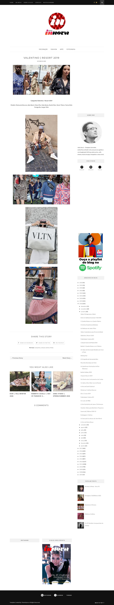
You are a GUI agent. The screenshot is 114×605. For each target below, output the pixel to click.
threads (100, 169)
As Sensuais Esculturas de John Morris (91, 418)
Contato (38, 2)
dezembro (83, 306)
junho (82, 432)
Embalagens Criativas (86, 415)
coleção (43, 347)
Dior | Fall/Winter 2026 (18, 395)
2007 (80, 474)
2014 (80, 456)
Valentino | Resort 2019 (87, 335)
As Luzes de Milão (85, 400)
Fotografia (71, 49)
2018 (80, 303)
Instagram (90, 169)
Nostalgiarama (48, 2)
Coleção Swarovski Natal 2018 (89, 342)
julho (82, 430)
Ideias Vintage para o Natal (88, 314)
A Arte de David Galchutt (88, 386)
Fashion (54, 49)
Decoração (43, 49)
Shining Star (84, 355)
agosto (83, 427)
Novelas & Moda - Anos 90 (92, 486)
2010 (80, 467)
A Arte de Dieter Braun (87, 422)
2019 (80, 301)
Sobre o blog (28, 2)
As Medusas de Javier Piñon (88, 328)
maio (82, 435)
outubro (83, 311)
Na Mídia (18, 2)
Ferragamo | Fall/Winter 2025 (93, 495)
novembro (84, 309)
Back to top (99, 602)
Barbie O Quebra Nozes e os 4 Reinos (91, 346)
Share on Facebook (26, 342)
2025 (80, 285)
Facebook (82, 169)
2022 (80, 293)
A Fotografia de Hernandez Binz (89, 359)
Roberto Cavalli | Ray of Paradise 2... (40, 395)
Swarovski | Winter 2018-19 (88, 411)
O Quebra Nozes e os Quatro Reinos (91, 321)
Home (11, 2)
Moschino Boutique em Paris (88, 363)
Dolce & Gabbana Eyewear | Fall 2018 (91, 317)
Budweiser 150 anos (90, 505)
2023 (80, 290)
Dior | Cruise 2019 (86, 393)
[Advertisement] (90, 83)
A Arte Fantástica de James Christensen (92, 404)
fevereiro (83, 443)
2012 (80, 461)
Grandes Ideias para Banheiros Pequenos (92, 408)
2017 (80, 448)
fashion (48, 347)
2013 (80, 459)
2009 (80, 469)
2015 (80, 453)
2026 (80, 282)
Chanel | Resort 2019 (86, 376)
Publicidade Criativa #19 (87, 397)
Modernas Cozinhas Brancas (88, 390)
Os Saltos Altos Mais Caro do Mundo (91, 383)
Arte (61, 49)
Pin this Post (60, 342)
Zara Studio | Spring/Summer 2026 (61, 395)
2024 (80, 288)
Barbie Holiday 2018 (86, 372)
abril (82, 438)
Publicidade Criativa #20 (87, 339)
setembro (83, 425)
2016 (80, 451)
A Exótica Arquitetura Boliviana (89, 325)
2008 (80, 472)
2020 (80, 298)
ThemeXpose (25, 602)
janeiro (83, 446)
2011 (80, 464)
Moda (51, 347)
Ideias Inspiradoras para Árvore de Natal (92, 332)
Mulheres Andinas (90, 514)
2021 (80, 296)
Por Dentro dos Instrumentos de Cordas (92, 379)
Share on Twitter (44, 342)
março (82, 440)
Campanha (37, 347)
